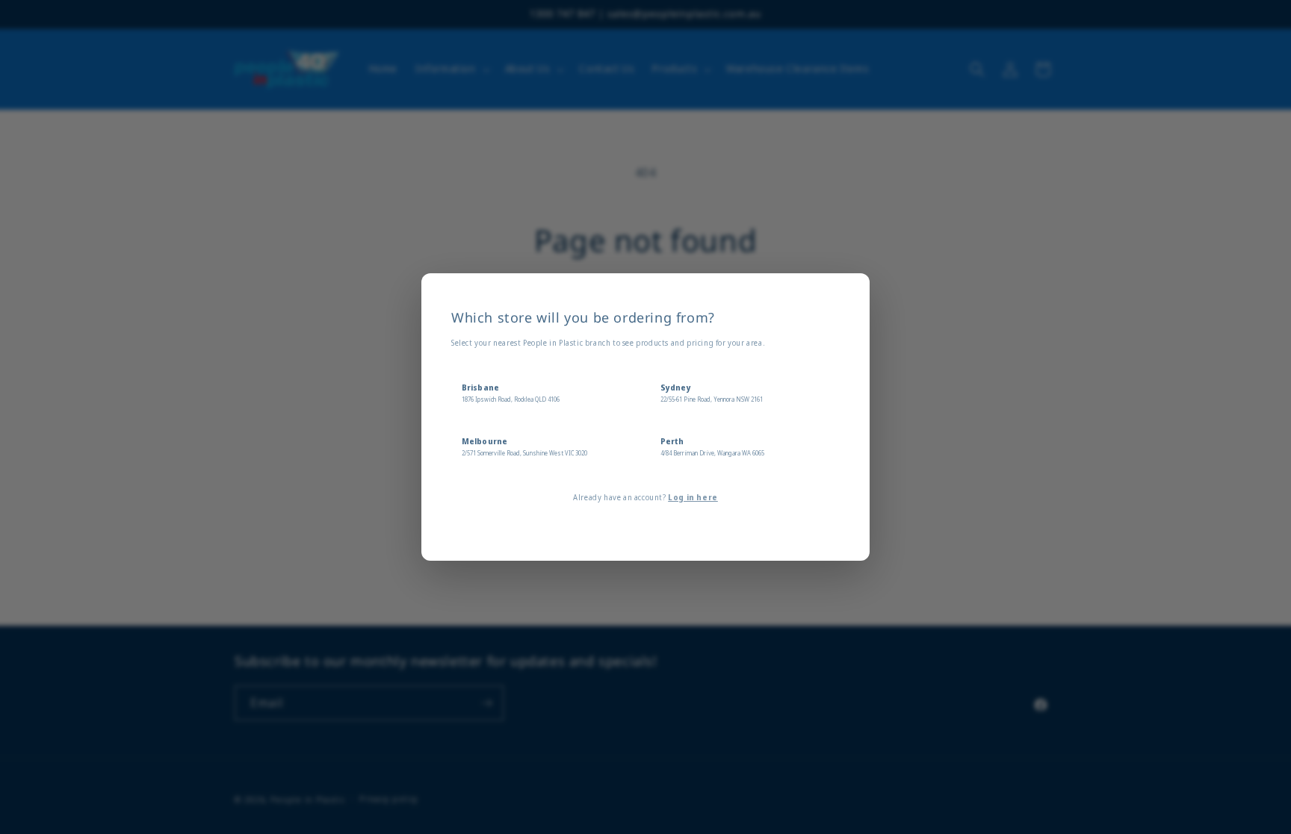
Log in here (693, 497)
